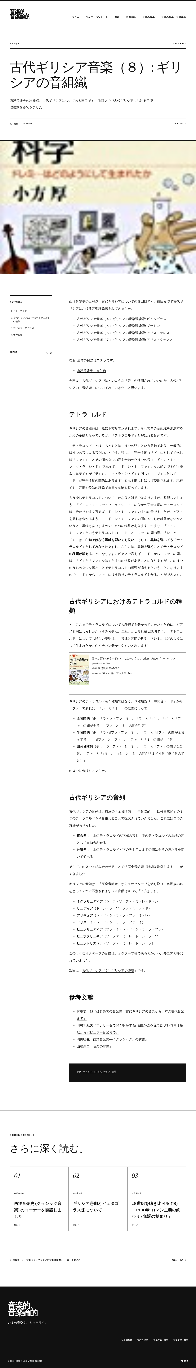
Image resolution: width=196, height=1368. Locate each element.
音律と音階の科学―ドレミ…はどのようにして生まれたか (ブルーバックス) (134, 658)
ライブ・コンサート (97, 17)
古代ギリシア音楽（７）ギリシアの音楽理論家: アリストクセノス (125, 340)
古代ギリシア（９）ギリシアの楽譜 (108, 970)
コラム (75, 17)
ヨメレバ (107, 663)
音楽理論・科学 (160, 1339)
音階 (114, 1071)
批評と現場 (142, 1339)
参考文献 (17, 334)
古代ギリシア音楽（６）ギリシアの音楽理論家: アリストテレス (123, 333)
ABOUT (184, 1361)
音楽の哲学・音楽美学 (173, 17)
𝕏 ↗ (49, 353)
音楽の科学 (148, 17)
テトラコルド (20, 311)
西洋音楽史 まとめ (91, 370)
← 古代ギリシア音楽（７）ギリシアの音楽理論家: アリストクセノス (45, 1259)
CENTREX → (179, 1259)
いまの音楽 (127, 1339)
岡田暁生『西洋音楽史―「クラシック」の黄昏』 (112, 1039)
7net (130, 673)
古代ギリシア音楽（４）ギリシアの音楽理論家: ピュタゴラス (121, 319)
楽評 (117, 17)
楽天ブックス (118, 673)
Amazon (96, 673)
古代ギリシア (104, 1071)
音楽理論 (131, 17)
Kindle (105, 673)
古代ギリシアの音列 (23, 328)
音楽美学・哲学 (180, 1339)
